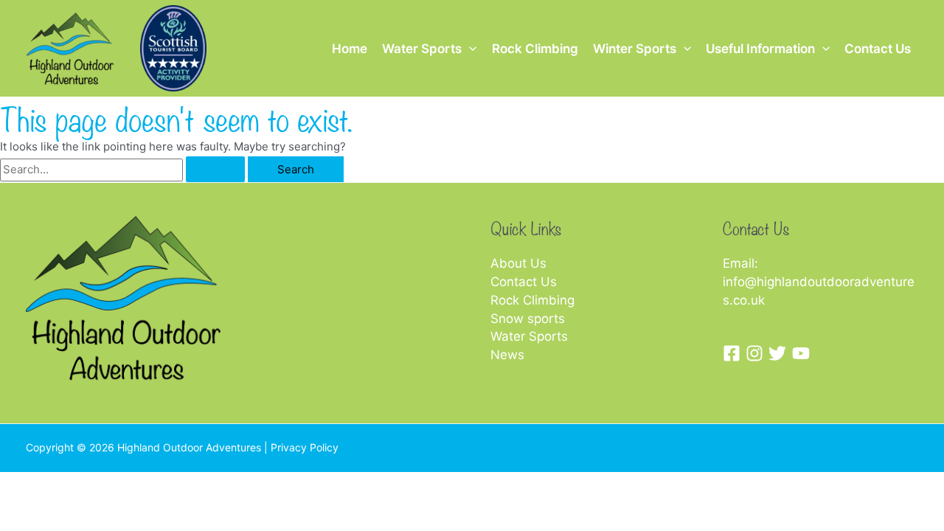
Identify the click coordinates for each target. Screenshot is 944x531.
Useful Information (760, 48)
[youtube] (803, 353)
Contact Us (877, 48)
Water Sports (422, 48)
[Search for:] (124, 169)
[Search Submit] (215, 169)
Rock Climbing (535, 48)
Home (349, 48)
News (507, 354)
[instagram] (757, 353)
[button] (469, 49)
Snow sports (527, 318)
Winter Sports (634, 48)
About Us (518, 263)
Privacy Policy (305, 447)
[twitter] (779, 353)
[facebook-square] (734, 353)
